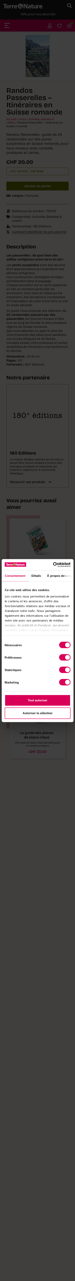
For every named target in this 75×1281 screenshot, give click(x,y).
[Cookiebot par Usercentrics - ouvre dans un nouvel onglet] (53, 564)
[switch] (64, 657)
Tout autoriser (37, 700)
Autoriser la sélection (37, 713)
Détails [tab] (36, 575)
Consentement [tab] (15, 575)
